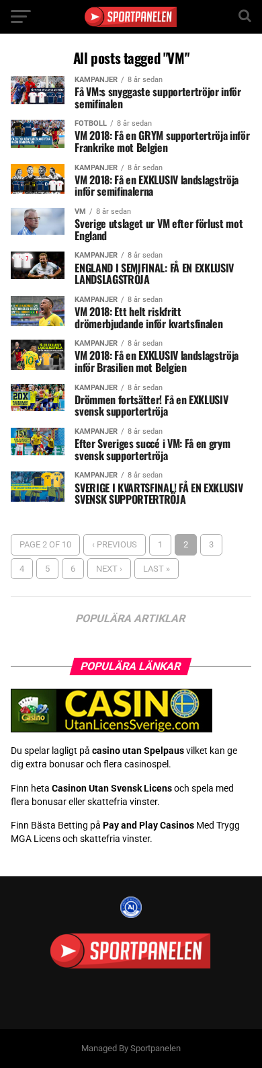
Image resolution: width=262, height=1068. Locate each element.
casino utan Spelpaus (138, 751)
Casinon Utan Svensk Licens (112, 788)
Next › (109, 569)
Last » (156, 569)
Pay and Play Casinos (148, 825)
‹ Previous (114, 544)
